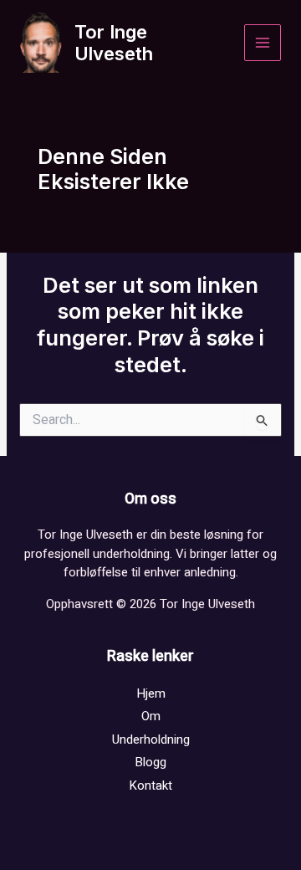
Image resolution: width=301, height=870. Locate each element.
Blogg (150, 762)
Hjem (151, 693)
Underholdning (151, 739)
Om (151, 716)
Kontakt (150, 785)
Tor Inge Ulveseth (113, 42)
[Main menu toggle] (263, 43)
